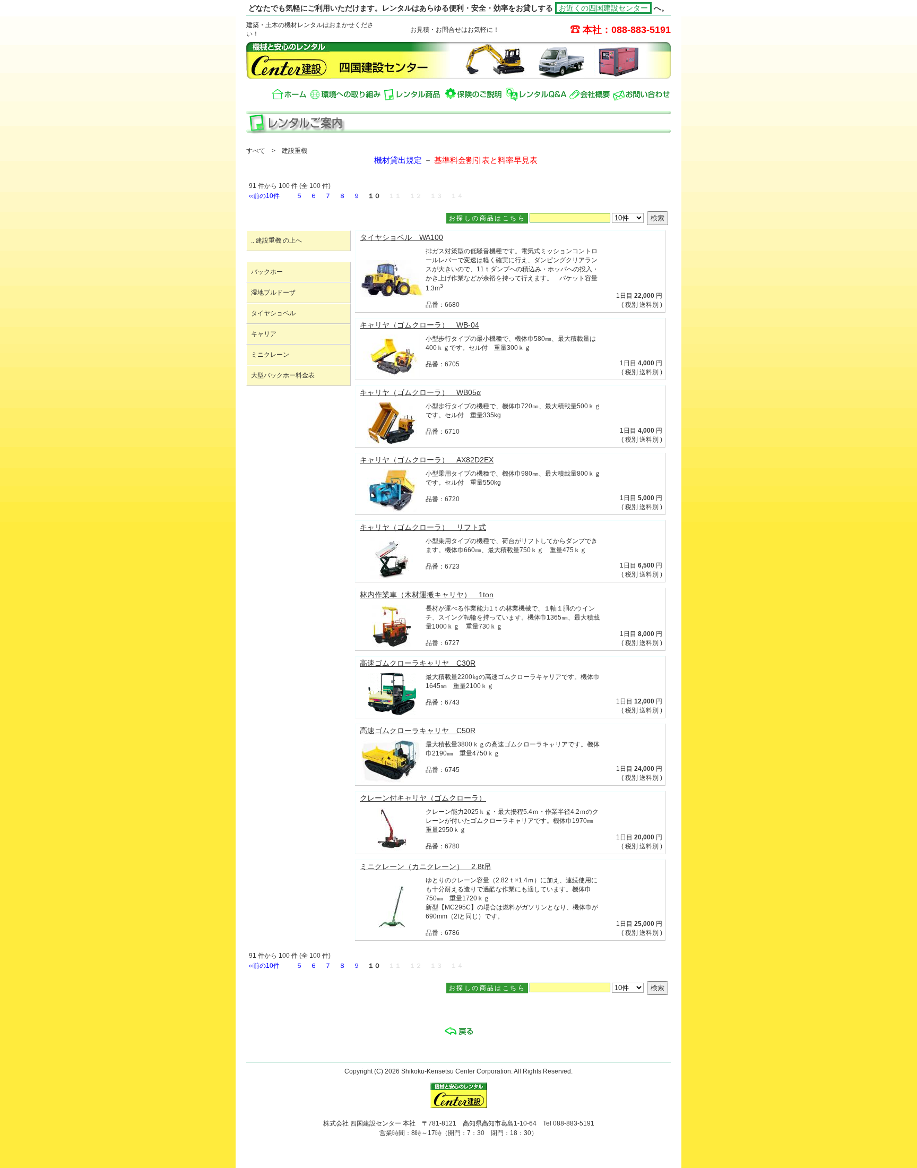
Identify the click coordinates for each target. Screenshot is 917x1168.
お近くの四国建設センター (603, 8)
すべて (255, 150)
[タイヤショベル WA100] (391, 294)
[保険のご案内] (474, 94)
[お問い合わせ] (641, 94)
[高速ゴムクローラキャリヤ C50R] (391, 780)
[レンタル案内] (413, 94)
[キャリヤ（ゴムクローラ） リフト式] (391, 576)
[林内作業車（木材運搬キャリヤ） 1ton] (391, 644)
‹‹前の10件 (264, 196)
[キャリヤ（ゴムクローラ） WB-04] (392, 374)
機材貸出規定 (398, 160)
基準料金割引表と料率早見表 (486, 160)
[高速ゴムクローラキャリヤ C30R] (392, 712)
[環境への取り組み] (345, 94)
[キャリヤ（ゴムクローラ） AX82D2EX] (392, 509)
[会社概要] (590, 94)
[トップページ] (289, 94)
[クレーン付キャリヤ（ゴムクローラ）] (392, 848)
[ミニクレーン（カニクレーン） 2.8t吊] (391, 925)
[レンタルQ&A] (536, 94)
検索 (657, 218)
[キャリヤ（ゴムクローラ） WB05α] (392, 441)
